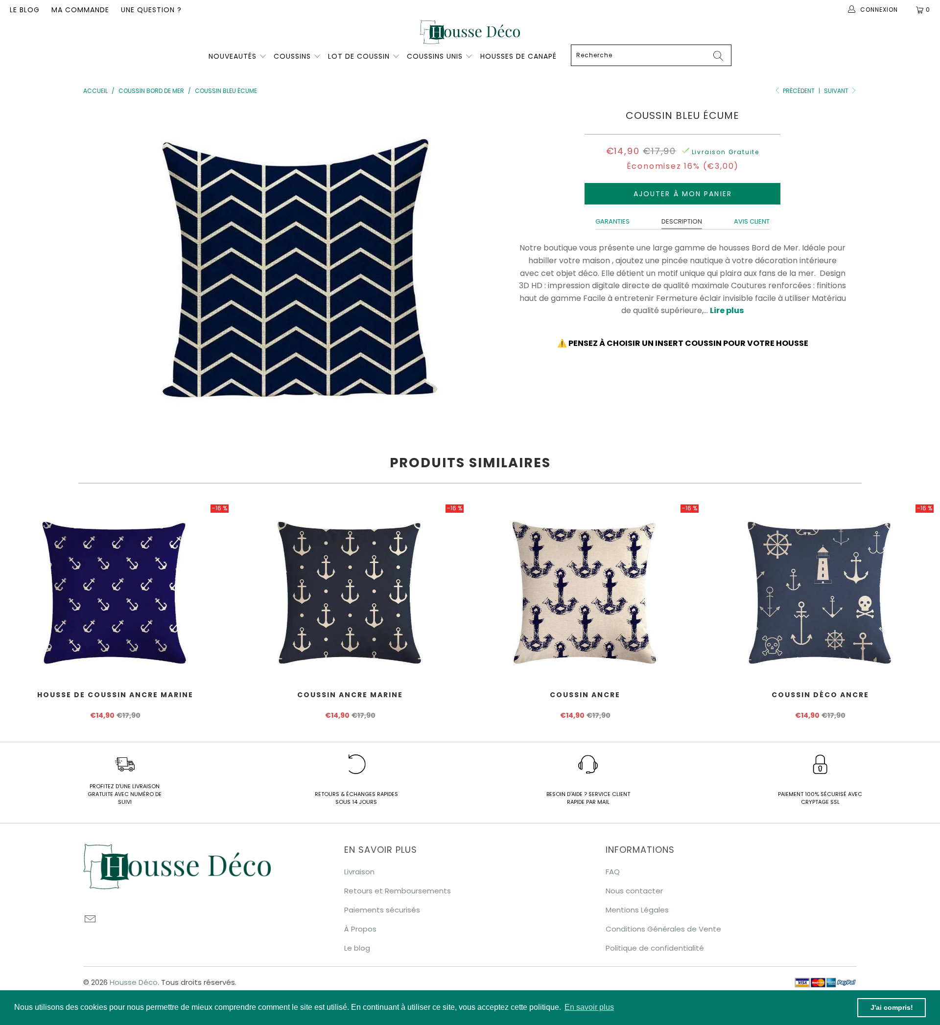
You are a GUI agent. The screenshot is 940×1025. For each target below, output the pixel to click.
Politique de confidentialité (655, 948)
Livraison (359, 871)
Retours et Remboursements (397, 891)
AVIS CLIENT (752, 221)
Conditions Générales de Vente (663, 929)
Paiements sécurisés (382, 910)
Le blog (25, 10)
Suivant (837, 91)
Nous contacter (634, 891)
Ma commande (80, 10)
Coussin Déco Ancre (820, 591)
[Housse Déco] (470, 32)
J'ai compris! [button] (891, 1007)
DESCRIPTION (681, 221)
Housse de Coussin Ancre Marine (115, 591)
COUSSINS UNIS (435, 56)
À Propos (360, 929)
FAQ (613, 871)
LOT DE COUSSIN (360, 56)
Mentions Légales (637, 910)
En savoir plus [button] (589, 1007)
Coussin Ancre (585, 591)
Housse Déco (134, 982)
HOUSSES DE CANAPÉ (518, 56)
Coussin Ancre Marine (350, 591)
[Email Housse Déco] (90, 919)
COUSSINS (292, 56)
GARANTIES (612, 221)
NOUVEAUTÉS (233, 56)
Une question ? (151, 10)
